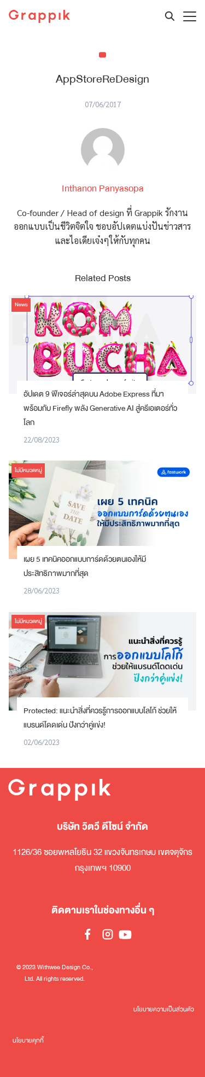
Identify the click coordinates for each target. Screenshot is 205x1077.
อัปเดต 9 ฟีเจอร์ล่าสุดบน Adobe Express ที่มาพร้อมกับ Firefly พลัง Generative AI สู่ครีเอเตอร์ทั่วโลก (100, 408)
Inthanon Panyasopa (103, 188)
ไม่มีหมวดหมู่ (28, 470)
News (21, 305)
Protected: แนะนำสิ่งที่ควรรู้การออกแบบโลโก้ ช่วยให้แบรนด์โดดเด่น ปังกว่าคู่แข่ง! (100, 718)
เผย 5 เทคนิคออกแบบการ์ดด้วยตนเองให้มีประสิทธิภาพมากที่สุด (85, 566)
